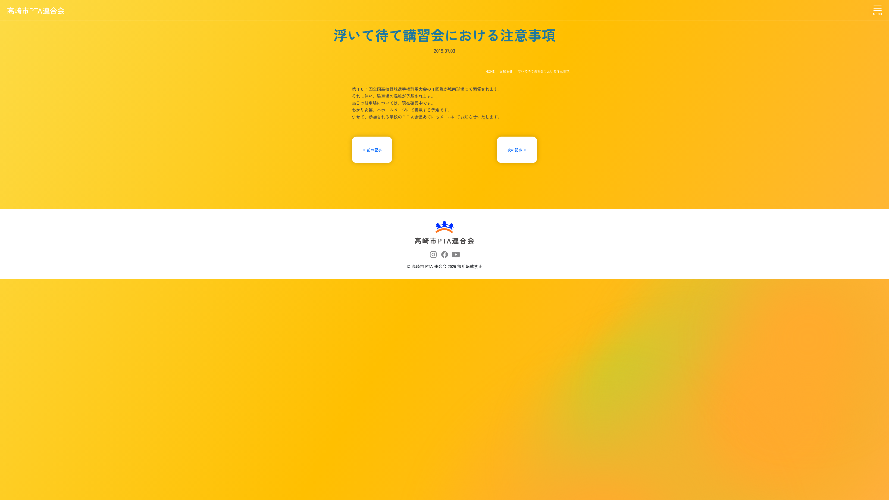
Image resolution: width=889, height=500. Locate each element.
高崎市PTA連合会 (36, 10)
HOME (490, 71)
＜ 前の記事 (372, 150)
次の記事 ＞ (517, 150)
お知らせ (506, 71)
